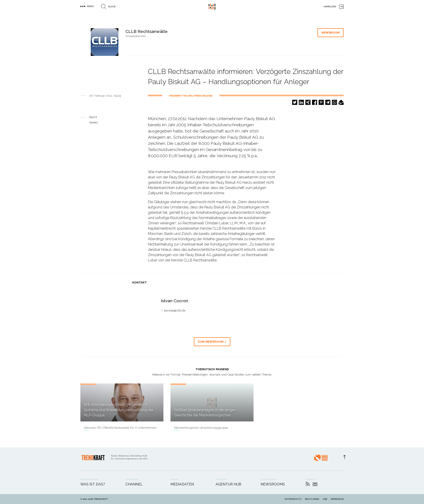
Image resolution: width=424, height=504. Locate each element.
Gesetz (93, 122)
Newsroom (331, 32)
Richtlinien (312, 499)
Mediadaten (182, 484)
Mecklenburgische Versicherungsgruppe (201, 427)
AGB (325, 499)
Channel (134, 484)
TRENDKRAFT (100, 499)
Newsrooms (273, 484)
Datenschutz (293, 499)
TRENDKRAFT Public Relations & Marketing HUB (212, 7)
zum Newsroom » (212, 341)
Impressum (337, 499)
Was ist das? (92, 484)
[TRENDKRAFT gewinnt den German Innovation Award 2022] (321, 459)
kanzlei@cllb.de (174, 310)
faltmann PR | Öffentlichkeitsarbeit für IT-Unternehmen (120, 427)
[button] (294, 102)
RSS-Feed (308, 484)
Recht (93, 117)
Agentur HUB (228, 484)
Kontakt (315, 484)
